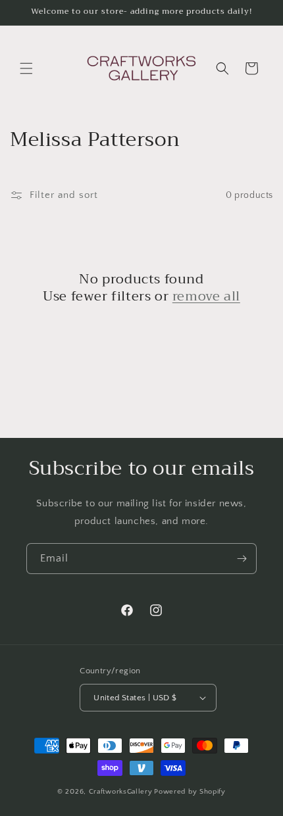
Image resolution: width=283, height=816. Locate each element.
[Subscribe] (241, 558)
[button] (26, 68)
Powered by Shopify (190, 792)
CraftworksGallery (121, 792)
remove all (206, 296)
